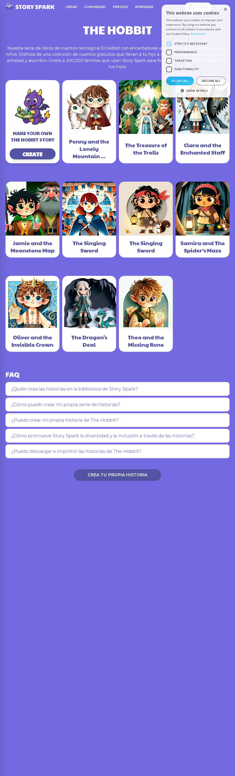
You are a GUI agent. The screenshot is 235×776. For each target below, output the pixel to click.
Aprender (144, 7)
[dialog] (196, 51)
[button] (196, 90)
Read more (198, 34)
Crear (71, 7)
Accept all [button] (180, 81)
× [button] (225, 9)
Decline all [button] (211, 81)
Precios (120, 7)
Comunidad (95, 7)
